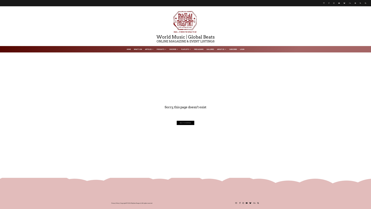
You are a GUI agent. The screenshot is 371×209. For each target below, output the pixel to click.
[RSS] (360, 3)
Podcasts (160, 49)
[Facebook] (329, 3)
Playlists (185, 49)
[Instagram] (333, 3)
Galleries (210, 49)
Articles (148, 49)
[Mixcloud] (350, 3)
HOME (129, 49)
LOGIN (242, 49)
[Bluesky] (344, 3)
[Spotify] (355, 3)
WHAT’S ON (138, 49)
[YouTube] (339, 3)
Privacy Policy (115, 203)
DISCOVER (172, 49)
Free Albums (198, 49)
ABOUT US (220, 49)
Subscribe (233, 49)
